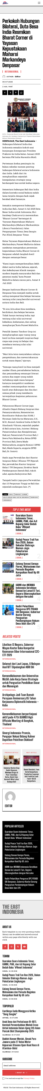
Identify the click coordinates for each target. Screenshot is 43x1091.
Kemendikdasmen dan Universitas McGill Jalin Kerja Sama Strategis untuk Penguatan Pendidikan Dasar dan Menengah (21, 681)
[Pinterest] (15, 92)
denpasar (34, 497)
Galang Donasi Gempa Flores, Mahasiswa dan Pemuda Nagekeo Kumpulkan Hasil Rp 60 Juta (28, 569)
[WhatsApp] (21, 92)
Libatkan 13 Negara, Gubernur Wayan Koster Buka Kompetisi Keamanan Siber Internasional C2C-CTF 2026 (21, 650)
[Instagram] (11, 946)
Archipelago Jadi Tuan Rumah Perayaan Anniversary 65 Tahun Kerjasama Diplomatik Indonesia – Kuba (20, 700)
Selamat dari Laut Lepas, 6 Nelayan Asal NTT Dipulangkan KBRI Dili (21, 665)
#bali (11, 494)
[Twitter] (10, 92)
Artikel (5, 1018)
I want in (20, 1073)
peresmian (7, 500)
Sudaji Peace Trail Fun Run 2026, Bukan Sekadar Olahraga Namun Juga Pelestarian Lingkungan (27, 547)
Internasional (9, 659)
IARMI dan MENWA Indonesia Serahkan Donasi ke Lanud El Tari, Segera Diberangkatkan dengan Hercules (28, 590)
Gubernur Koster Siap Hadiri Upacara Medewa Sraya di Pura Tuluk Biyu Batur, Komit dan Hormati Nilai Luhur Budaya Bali (11, 775)
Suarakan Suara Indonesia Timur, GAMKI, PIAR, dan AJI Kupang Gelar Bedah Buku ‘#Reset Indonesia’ (26, 523)
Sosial (19, 534)
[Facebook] (4, 92)
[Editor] (4, 76)
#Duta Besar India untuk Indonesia (16, 497)
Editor (18, 77)
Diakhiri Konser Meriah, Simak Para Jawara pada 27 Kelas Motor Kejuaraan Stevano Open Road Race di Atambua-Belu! (20, 1043)
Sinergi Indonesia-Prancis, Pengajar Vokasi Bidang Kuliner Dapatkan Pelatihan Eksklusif (18, 736)
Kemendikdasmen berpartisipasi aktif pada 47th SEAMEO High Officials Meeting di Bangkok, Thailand (19, 719)
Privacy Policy (28, 1078)
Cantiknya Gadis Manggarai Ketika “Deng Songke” (19, 1013)
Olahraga (6, 1035)
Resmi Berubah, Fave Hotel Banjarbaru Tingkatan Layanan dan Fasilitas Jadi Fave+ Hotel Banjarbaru (31, 775)
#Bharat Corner (21, 494)
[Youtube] (24, 946)
